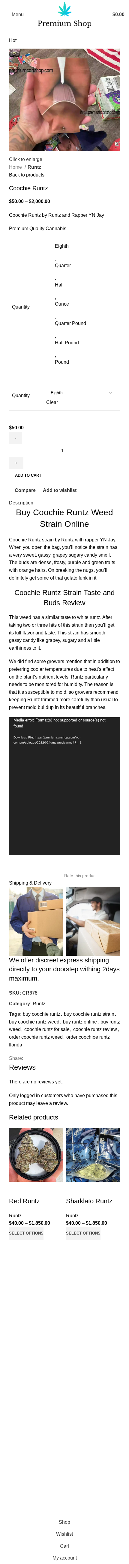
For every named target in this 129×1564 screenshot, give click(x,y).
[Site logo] (65, 14)
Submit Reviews (21, 1380)
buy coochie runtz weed (34, 1021)
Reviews (13, 1369)
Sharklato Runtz (89, 1201)
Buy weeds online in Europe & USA (42, 1306)
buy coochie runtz (41, 1014)
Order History (18, 1420)
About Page (17, 1358)
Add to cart (28, 475)
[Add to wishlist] (16, 1189)
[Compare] (16, 1247)
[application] (64, 786)
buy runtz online (80, 1021)
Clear (52, 402)
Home (16, 167)
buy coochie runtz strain (89, 1014)
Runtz (34, 167)
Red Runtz (24, 1201)
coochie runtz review (95, 1029)
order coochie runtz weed (36, 1037)
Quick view (32, 1247)
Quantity (21, 395)
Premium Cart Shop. (73, 1501)
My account (16, 1409)
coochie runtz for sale (47, 1029)
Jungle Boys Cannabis (28, 1323)
